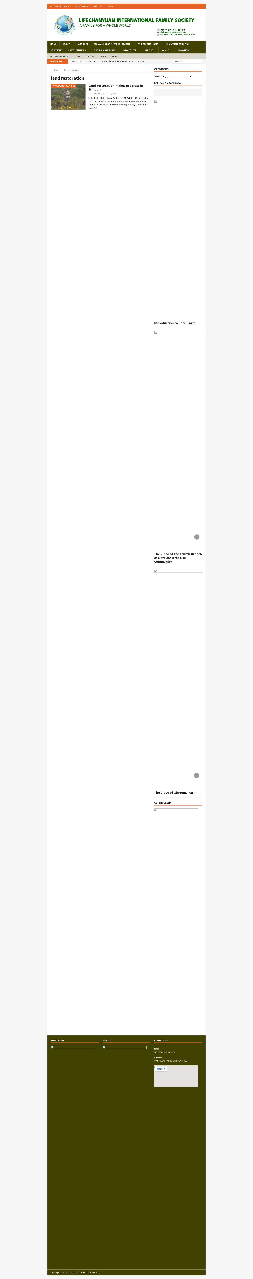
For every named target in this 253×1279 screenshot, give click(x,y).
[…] (95, 108)
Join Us (165, 50)
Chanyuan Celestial (177, 44)
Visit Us (149, 50)
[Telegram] (197, 6)
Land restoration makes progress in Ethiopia (115, 87)
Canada (103, 56)
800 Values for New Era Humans (112, 44)
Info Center (129, 50)
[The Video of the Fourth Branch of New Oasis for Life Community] (178, 441)
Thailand (90, 56)
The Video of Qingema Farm (175, 793)
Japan (114, 56)
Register (98, 6)
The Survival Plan (104, 50)
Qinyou (114, 93)
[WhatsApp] (185, 6)
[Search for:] (187, 61)
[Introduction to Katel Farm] (178, 210)
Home (53, 44)
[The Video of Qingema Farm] (178, 679)
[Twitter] (203, 6)
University (56, 50)
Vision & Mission (81, 6)
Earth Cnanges (77, 50)
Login (110, 6)
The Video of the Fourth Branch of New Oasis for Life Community (178, 558)
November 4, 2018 (98, 93)
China (77, 56)
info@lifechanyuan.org (164, 1052)
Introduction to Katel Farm (174, 323)
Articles (83, 44)
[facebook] (180, 6)
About (66, 44)
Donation (183, 50)
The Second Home (148, 44)
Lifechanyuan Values (59, 6)
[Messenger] (191, 6)
